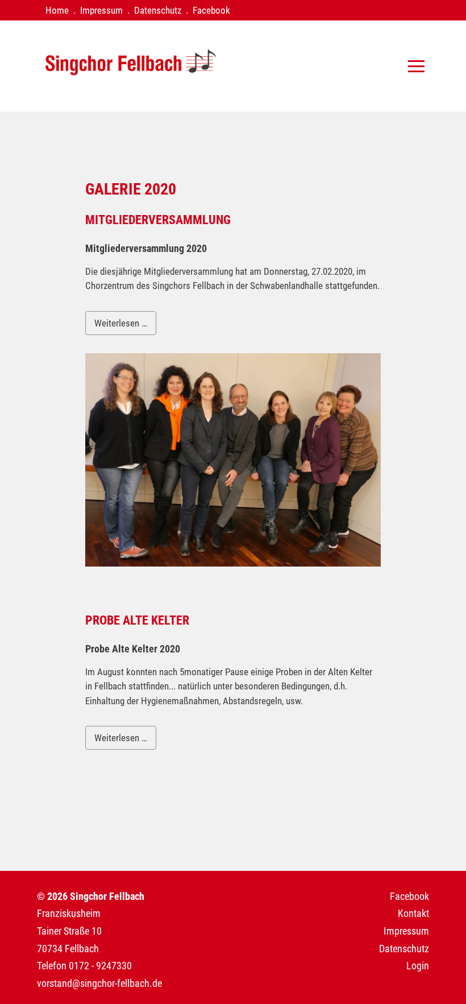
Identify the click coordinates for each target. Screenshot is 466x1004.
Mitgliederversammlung (158, 220)
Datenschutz (157, 10)
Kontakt (413, 913)
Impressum (101, 10)
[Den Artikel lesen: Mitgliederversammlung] (233, 563)
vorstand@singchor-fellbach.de (99, 983)
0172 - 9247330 (100, 966)
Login (417, 966)
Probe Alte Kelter (137, 620)
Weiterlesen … (120, 323)
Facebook (211, 10)
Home (57, 10)
